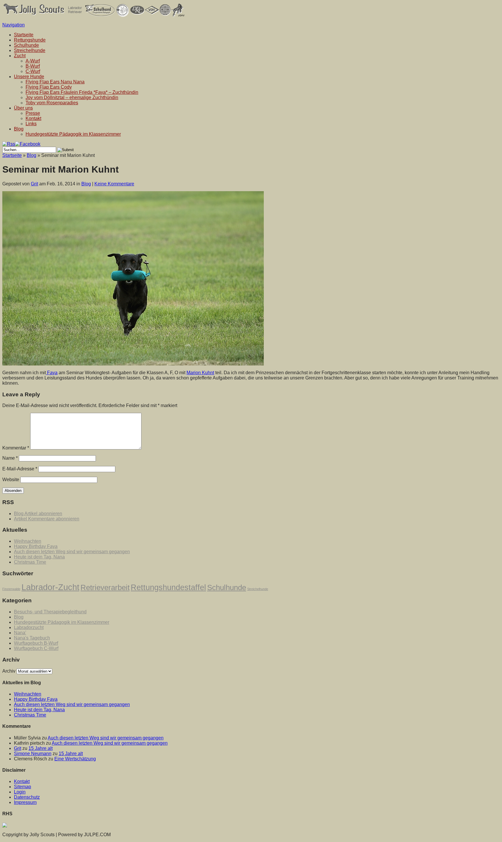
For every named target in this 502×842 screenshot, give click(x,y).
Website (10, 479)
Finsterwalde (11, 589)
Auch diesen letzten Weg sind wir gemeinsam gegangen (72, 551)
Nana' (20, 632)
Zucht (20, 55)
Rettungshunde (30, 39)
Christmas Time (30, 562)
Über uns (23, 107)
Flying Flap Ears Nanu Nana (55, 81)
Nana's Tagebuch (32, 637)
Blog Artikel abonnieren (38, 513)
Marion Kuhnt (200, 372)
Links (31, 123)
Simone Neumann (32, 753)
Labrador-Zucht (50, 587)
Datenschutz (27, 797)
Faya (52, 372)
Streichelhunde (29, 50)
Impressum (25, 802)
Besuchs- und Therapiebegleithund (50, 611)
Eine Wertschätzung (75, 758)
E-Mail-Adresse (19, 468)
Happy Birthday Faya (36, 546)
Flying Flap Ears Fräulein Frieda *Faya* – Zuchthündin (82, 92)
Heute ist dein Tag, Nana (39, 556)
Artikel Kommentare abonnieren (46, 518)
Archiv (8, 671)
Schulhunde (26, 45)
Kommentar (15, 447)
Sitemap (22, 786)
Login (20, 791)
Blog (19, 128)
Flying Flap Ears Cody (49, 87)
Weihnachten (27, 541)
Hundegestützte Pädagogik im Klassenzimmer (73, 134)
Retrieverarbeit (105, 587)
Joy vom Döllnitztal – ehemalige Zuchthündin (72, 97)
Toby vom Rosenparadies (52, 102)
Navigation (13, 24)
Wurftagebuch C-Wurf (36, 648)
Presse (33, 113)
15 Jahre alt (40, 748)
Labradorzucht (29, 627)
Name (10, 458)
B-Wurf (33, 66)
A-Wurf (33, 60)
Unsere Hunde (29, 76)
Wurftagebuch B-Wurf (36, 643)
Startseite (23, 34)
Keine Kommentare (114, 183)
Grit (34, 183)
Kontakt (33, 118)
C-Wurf (33, 71)
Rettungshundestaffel (168, 587)
